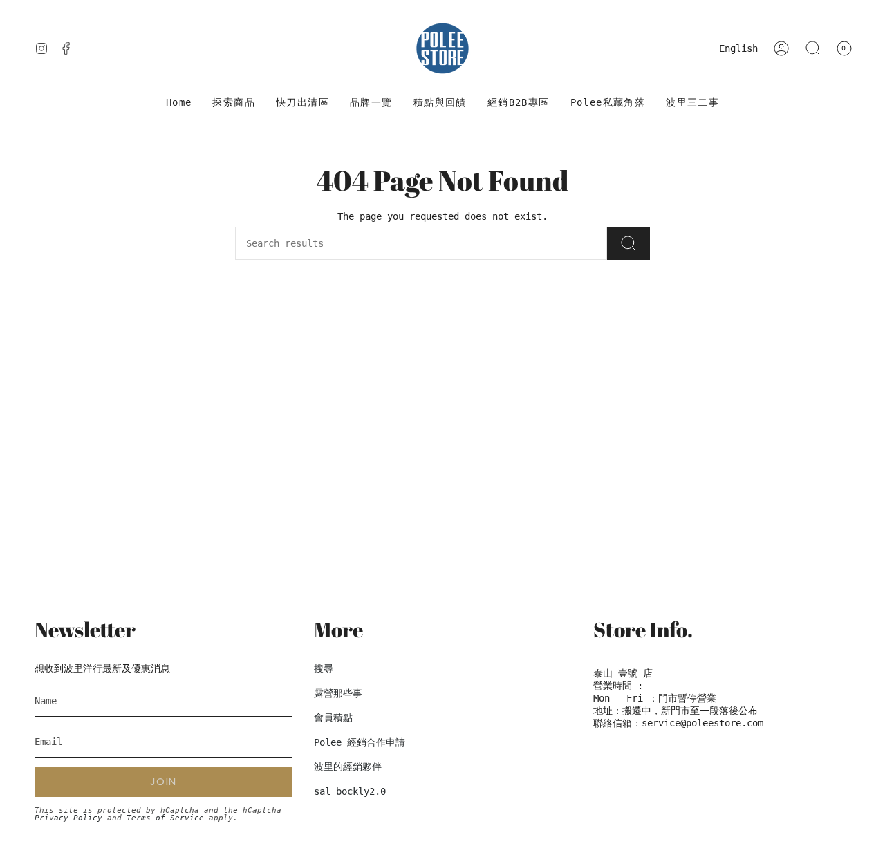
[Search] (628, 243)
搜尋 (323, 668)
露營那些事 (338, 693)
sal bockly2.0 (350, 791)
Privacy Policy (68, 818)
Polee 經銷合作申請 (359, 742)
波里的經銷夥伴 (348, 766)
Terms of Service (165, 818)
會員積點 (333, 717)
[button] (234, 102)
